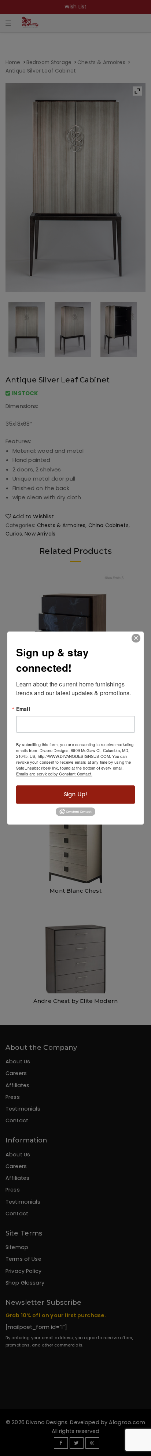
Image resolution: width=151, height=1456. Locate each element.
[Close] (135, 638)
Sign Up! (75, 794)
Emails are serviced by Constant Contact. (54, 774)
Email (23, 708)
